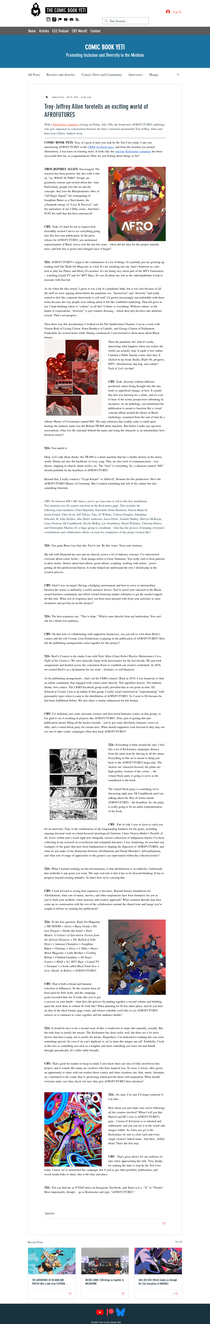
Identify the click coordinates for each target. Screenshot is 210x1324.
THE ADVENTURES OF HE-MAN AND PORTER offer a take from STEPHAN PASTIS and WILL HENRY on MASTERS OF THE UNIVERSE (51, 1281)
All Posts (34, 74)
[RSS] (77, 19)
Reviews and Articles (61, 74)
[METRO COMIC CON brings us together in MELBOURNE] (105, 1261)
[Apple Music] (54, 19)
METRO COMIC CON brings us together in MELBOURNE (104, 1281)
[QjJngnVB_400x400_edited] (48, 19)
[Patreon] (60, 19)
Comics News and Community (102, 74)
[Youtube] (66, 19)
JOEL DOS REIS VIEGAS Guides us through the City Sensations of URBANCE (157, 1281)
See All (178, 1241)
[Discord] (71, 19)
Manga (153, 74)
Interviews (136, 74)
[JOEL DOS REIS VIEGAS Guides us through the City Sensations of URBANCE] (158, 1261)
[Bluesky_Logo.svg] (120, 1312)
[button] (177, 74)
